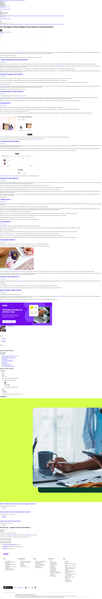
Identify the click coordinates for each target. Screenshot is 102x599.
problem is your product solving (18, 97)
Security (54, 15)
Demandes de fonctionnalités (53, 568)
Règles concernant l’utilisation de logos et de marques (70, 571)
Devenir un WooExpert (39, 564)
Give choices (4, 363)
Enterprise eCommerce (10, 569)
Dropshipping (19, 15)
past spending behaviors (60, 65)
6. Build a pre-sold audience (8, 178)
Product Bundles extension (38, 138)
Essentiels (22, 564)
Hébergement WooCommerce (53, 570)
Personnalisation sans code (11, 564)
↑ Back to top (3, 62)
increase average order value (16, 271)
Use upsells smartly (6, 364)
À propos (67, 561)
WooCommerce (9, 561)
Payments (50, 15)
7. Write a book (4, 199)
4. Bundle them (4, 103)
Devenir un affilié (38, 567)
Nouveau (22, 563)
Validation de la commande (11, 566)
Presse (66, 562)
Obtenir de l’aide (21, 0)
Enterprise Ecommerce (33, 15)
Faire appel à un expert (13, 0)
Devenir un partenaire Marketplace (39, 566)
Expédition (8, 567)
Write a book (4, 362)
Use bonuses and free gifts (7, 360)
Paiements (8, 563)
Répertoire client (53, 563)
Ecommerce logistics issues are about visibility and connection (15, 512)
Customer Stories (9, 15)
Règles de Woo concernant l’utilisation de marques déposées (70, 568)
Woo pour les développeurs (40, 561)
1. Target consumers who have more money (13, 59)
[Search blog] (1, 11)
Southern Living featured (5, 86)
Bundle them (4, 359)
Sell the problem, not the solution (9, 358)
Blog (51, 561)
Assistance (5, 546)
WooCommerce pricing (10, 562)
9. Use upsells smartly (7, 240)
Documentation (53, 562)
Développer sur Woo (4, 0)
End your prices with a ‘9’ (7, 365)
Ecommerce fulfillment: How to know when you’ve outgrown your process (18, 503)
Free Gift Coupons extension (7, 175)
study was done (4, 225)
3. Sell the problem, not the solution (11, 91)
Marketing (40, 15)
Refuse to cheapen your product (8, 356)
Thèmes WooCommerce (25, 562)
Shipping (62, 15)
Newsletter (52, 565)
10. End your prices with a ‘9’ (9, 276)
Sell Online (58, 15)
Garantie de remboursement (9, 544)
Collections (22, 565)
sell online (6, 65)
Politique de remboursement (68, 580)
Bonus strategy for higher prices (10, 290)
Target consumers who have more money (10, 355)
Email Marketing (25, 15)
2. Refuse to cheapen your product (10, 74)
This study (19, 280)
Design (14, 15)
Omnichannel (45, 15)
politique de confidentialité (12, 534)
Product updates (53, 564)
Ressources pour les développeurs (39, 563)
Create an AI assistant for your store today (10, 521)
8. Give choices (5, 221)
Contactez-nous (68, 581)
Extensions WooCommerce (25, 561)
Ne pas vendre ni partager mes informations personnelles (70, 575)
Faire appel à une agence (55, 571)
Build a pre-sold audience (7, 361)
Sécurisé (5, 548)
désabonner (28, 534)
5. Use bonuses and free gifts (9, 141)
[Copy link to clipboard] (2, 35)
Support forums (53, 576)
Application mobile (9, 568)
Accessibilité (52, 575)
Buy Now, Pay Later (61, 296)
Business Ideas (3, 15)
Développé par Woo (24, 566)
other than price (19, 52)
